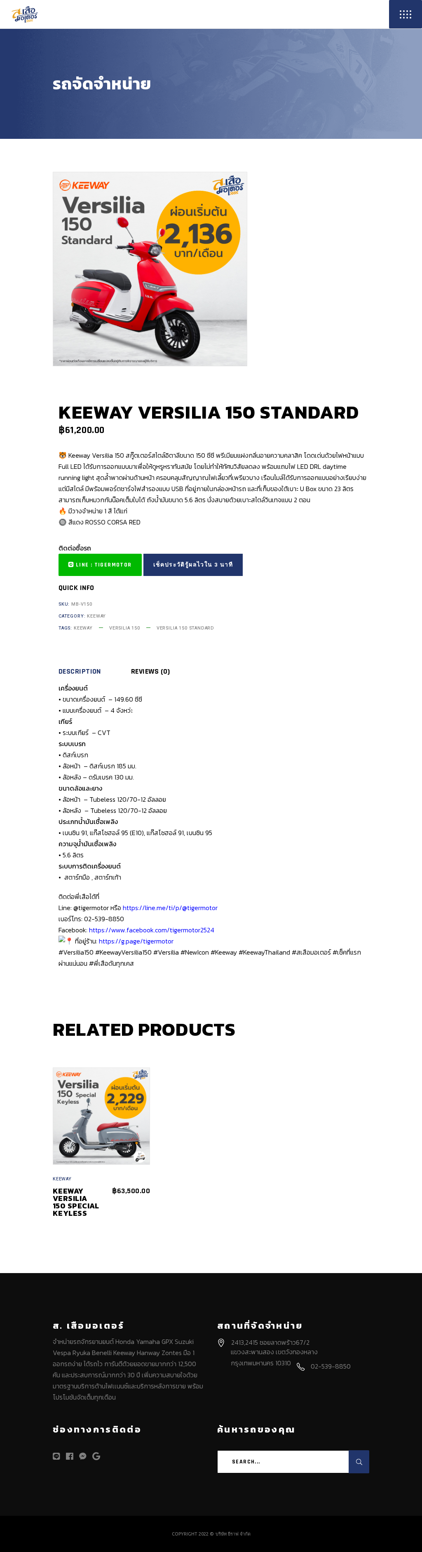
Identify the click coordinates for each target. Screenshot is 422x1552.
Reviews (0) (150, 671)
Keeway (96, 616)
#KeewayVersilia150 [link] (123, 952)
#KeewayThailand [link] (264, 952)
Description (80, 671)
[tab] (94, 671)
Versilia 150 (124, 628)
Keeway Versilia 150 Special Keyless (76, 1202)
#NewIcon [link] (195, 952)
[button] (100, 565)
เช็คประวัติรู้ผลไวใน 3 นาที (193, 565)
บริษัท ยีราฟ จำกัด (233, 1533)
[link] (151, 930)
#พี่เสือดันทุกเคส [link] (111, 963)
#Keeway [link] (224, 952)
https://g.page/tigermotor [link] (136, 941)
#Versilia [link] (166, 952)
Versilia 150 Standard (185, 628)
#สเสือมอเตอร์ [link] (311, 952)
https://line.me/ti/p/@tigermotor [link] (170, 908)
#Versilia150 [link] (76, 952)
